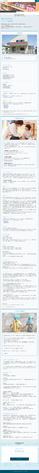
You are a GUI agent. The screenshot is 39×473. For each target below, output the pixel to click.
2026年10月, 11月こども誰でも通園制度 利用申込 (13, 348)
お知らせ (6, 353)
